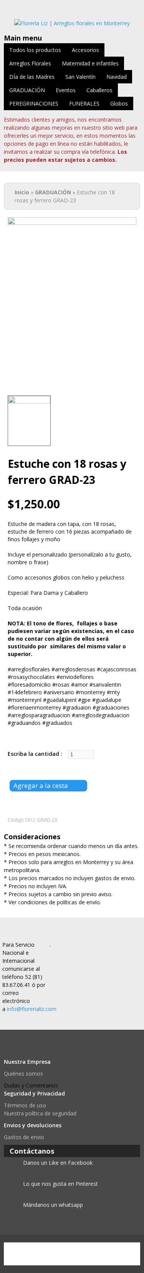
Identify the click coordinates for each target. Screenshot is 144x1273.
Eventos (66, 90)
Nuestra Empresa (27, 1061)
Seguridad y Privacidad (34, 1093)
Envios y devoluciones (32, 1125)
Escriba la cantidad (34, 753)
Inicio (22, 192)
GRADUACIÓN (27, 90)
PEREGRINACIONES (33, 103)
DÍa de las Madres (32, 76)
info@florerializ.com (31, 1009)
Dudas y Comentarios (31, 1085)
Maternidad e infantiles (90, 63)
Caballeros (99, 90)
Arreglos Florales (30, 63)
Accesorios (85, 50)
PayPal (21, 1254)
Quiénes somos (23, 1073)
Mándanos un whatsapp (53, 1204)
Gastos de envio (24, 1137)
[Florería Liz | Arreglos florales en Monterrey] (72, 23)
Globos (119, 103)
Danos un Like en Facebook (58, 1162)
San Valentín (80, 76)
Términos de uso (25, 1105)
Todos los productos (35, 50)
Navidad (116, 76)
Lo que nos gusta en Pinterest (60, 1183)
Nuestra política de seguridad (40, 1113)
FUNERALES (84, 103)
